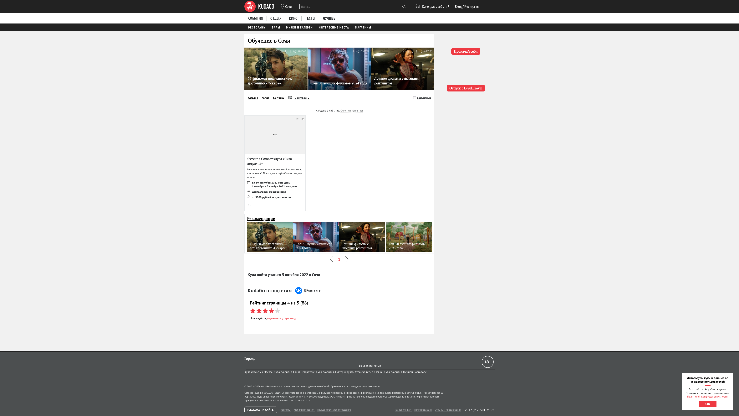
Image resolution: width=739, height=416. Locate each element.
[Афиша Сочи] (259, 6)
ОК (707, 404)
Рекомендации (261, 218)
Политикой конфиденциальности (707, 396)
